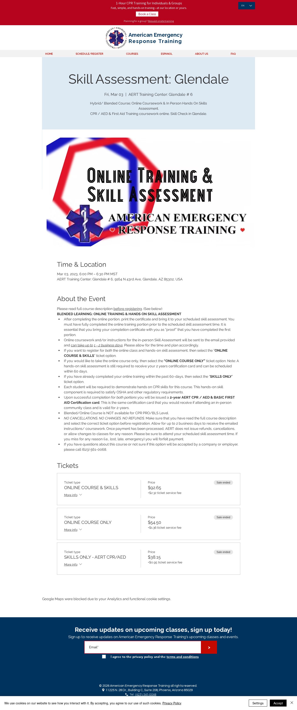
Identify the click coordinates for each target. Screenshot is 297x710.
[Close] (291, 703)
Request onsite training (161, 21)
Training (169, 41)
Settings (258, 703)
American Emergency (155, 35)
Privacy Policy (171, 703)
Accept (278, 703)
